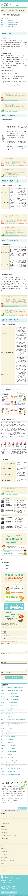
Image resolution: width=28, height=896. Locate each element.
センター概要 (4, 568)
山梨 (3, 791)
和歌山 (3, 795)
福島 (5, 788)
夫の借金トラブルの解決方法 (8, 745)
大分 (8, 798)
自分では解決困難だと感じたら (8, 26)
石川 (8, 791)
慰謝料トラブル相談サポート (8, 731)
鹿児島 (16, 798)
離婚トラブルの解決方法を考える (9, 24)
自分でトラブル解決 (5, 848)
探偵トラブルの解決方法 (7, 713)
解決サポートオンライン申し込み (8, 860)
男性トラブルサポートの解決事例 (9, 763)
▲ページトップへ (23, 808)
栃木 (5, 789)
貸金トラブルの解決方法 (7, 754)
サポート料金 (4, 820)
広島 (20, 795)
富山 (5, 791)
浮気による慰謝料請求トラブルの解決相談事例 (12, 687)
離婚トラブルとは (5, 18)
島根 (14, 795)
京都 (14, 793)
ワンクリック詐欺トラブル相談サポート (10, 768)
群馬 (3, 789)
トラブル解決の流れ (5, 823)
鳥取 (12, 795)
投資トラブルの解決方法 (7, 739)
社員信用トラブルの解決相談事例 (9, 693)
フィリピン (8, 800)
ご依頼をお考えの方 (6, 562)
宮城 (23, 786)
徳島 (14, 797)
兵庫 (21, 793)
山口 (22, 795)
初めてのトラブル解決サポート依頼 (8, 835)
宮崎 (13, 798)
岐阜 (24, 791)
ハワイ (3, 800)
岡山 (17, 795)
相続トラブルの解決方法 (7, 765)
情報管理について (5, 866)
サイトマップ (4, 870)
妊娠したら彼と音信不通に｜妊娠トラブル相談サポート (13, 720)
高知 (16, 797)
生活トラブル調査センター (7, 802)
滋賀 (19, 793)
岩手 (18, 786)
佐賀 (5, 798)
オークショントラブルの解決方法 (9, 760)
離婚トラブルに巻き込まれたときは (9, 22)
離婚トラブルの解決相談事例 (8, 736)
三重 (3, 793)
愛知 (21, 791)
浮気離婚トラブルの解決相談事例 (9, 702)
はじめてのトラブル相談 (6, 845)
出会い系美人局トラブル (7, 757)
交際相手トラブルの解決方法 (8, 771)
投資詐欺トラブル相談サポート (8, 728)
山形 (3, 788)
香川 (9, 797)
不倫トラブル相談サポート (7, 716)
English (2, 873)
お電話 (7, 625)
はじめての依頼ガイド (5, 841)
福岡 (24, 797)
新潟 (20, 789)
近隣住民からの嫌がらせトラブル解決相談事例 (12, 690)
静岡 (19, 791)
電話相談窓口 (4, 829)
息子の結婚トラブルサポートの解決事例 (10, 774)
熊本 (11, 798)
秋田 (21, 786)
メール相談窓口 (4, 832)
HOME (2, 810)
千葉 (17, 788)
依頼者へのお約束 (5, 863)
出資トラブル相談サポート (7, 734)
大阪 (11, 793)
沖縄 (19, 798)
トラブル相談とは (5, 565)
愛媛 (11, 797)
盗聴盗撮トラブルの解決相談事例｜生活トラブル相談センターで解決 (13, 724)
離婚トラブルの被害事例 (7, 20)
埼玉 (20, 788)
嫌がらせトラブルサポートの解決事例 (10, 696)
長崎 (3, 798)
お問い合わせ (4, 857)
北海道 (12, 786)
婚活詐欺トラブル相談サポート (8, 711)
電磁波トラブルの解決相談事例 (8, 751)
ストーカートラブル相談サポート (9, 705)
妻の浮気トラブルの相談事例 (8, 748)
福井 (11, 791)
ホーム (3, 559)
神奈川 (22, 788)
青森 (16, 786)
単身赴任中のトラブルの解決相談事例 (10, 699)
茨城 (8, 789)
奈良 (16, 793)
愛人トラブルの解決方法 (7, 742)
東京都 (14, 788)
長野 (22, 789)
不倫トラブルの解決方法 (7, 708)
